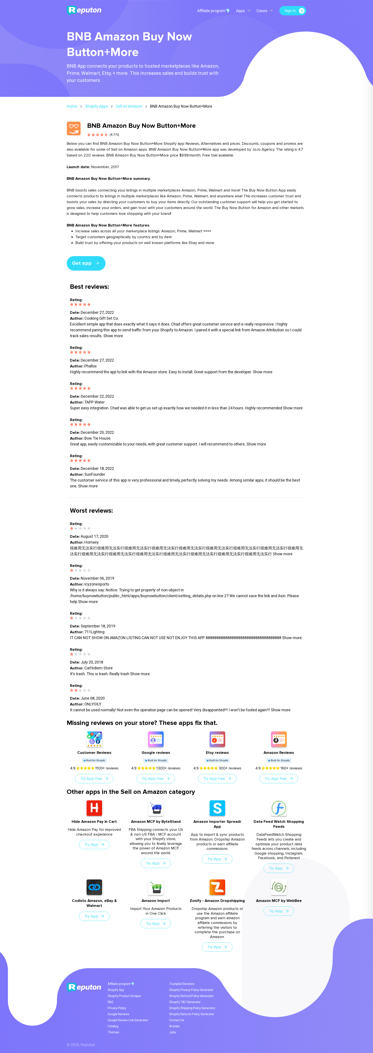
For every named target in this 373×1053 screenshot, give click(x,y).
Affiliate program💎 (213, 10)
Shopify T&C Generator (185, 1002)
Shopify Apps (96, 106)
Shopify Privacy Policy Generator (191, 990)
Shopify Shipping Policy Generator (192, 1008)
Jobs (172, 1032)
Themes (113, 1032)
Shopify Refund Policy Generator (191, 996)
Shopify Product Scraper (124, 996)
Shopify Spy (116, 990)
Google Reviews (118, 1014)
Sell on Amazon (129, 106)
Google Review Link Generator (128, 1020)
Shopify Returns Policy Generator (191, 1014)
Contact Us (176, 1020)
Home (72, 106)
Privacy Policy (117, 1008)
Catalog (113, 1026)
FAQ (110, 1002)
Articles (174, 1026)
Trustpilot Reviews (181, 984)
